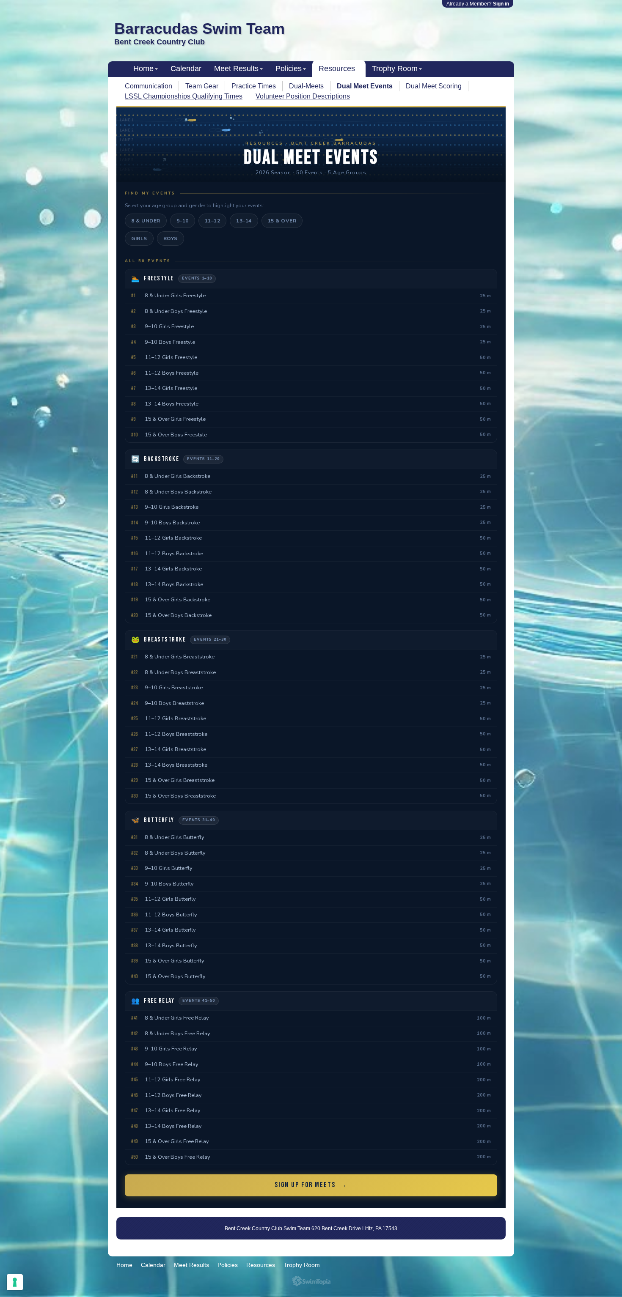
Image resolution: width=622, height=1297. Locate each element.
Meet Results (236, 68)
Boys (170, 238)
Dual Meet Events (365, 86)
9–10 (182, 220)
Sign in (501, 4)
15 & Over (282, 220)
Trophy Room (395, 68)
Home (143, 68)
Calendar (186, 68)
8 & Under (145, 220)
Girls (139, 238)
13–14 (244, 220)
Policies (288, 68)
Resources (337, 68)
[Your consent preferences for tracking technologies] (15, 1282)
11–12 (212, 220)
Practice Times (253, 86)
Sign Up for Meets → (311, 1185)
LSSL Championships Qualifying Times (183, 96)
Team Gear (201, 86)
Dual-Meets (306, 86)
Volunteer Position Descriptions (303, 96)
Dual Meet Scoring (434, 86)
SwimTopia (311, 1281)
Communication (148, 86)
